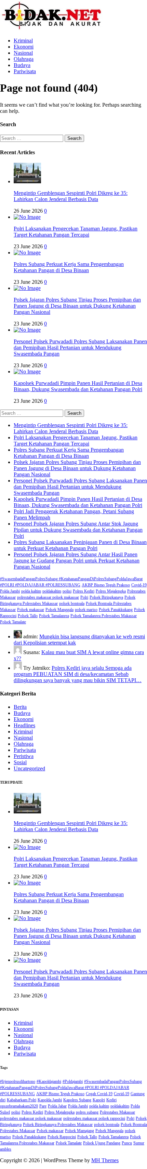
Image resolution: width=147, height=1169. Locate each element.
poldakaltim (51, 591)
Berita (20, 707)
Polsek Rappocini (62, 1136)
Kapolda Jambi (50, 1100)
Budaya (22, 65)
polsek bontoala (71, 603)
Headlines (24, 725)
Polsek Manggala (59, 609)
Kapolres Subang (77, 1100)
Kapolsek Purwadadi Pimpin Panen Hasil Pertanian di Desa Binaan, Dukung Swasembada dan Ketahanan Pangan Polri (78, 386)
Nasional (23, 53)
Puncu (127, 1143)
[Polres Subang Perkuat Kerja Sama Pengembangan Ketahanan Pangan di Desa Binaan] (27, 252)
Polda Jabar (57, 1106)
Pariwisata (25, 71)
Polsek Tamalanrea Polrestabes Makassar (103, 615)
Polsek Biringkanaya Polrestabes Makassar (58, 1124)
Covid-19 (139, 585)
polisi (67, 591)
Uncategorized (29, 768)
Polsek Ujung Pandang (101, 1143)
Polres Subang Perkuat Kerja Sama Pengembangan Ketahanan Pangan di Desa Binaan (69, 267)
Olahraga (24, 59)
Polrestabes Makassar (117, 1112)
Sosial (20, 762)
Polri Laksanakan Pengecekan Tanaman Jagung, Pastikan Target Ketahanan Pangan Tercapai (75, 232)
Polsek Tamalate (13, 622)
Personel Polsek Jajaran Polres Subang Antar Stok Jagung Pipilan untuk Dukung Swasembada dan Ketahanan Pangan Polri (78, 530)
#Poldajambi (73, 1081)
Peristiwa (24, 756)
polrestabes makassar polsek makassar (48, 597)
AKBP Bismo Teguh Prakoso (106, 585)
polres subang (87, 1112)
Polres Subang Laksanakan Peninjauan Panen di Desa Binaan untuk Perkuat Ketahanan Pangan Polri (80, 545)
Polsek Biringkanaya (106, 597)
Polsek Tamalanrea (54, 615)
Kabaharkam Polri (21, 1100)
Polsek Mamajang (79, 1130)
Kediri (111, 1100)
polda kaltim (31, 591)
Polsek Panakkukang (116, 609)
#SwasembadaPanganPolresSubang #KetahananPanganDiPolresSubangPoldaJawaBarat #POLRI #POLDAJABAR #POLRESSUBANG (71, 1087)
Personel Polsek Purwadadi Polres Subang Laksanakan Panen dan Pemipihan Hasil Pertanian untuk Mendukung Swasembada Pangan (80, 347)
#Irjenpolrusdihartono (17, 1081)
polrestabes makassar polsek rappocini (94, 1118)
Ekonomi (24, 47)
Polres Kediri (83, 591)
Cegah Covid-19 (99, 1093)
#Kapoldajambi (49, 1081)
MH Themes (105, 1160)
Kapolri (99, 1100)
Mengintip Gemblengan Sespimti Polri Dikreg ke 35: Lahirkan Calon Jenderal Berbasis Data (71, 196)
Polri (84, 597)
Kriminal (23, 40)
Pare (42, 1106)
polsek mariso (86, 609)
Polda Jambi (10, 591)
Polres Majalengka (111, 591)
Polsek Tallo (28, 615)
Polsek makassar (30, 609)
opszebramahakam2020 (19, 1106)
